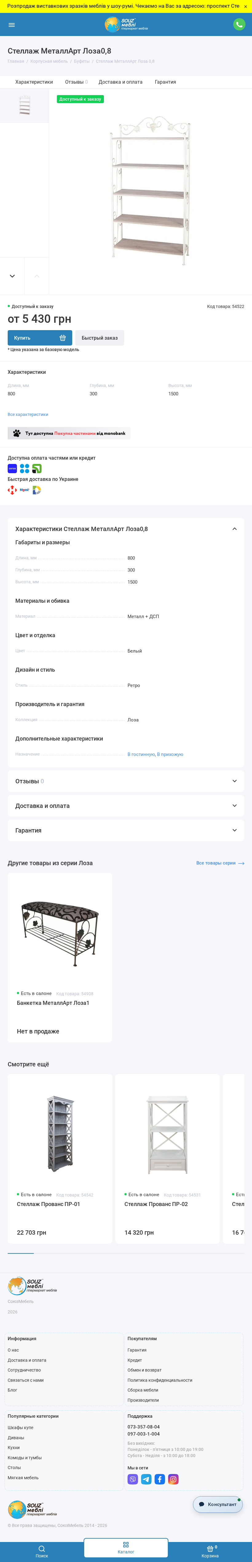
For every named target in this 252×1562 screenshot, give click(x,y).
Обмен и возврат (145, 1370)
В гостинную (141, 754)
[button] (12, 276)
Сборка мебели (143, 1390)
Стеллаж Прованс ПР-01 (48, 1204)
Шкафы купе (20, 1427)
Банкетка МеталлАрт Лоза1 (53, 1003)
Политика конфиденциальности (160, 1380)
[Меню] (11, 24)
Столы (14, 1467)
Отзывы (76, 82)
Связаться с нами (26, 1380)
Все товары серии (216, 863)
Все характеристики (28, 414)
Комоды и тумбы (25, 1457)
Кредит (135, 1360)
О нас (13, 1350)
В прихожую (170, 754)
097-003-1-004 (144, 1434)
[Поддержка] (239, 24)
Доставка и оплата (121, 82)
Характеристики (34, 82)
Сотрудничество (24, 1370)
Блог (12, 1390)
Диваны (16, 1437)
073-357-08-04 (144, 1427)
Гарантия (165, 82)
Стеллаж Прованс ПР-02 (156, 1204)
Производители (143, 1400)
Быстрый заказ (100, 338)
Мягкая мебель (23, 1477)
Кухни (14, 1447)
